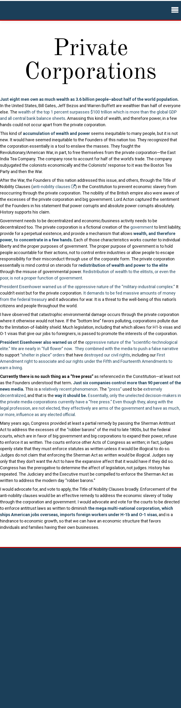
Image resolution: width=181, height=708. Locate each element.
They (79, 348)
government (141, 227)
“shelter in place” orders (42, 354)
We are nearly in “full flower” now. (42, 348)
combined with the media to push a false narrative (131, 348)
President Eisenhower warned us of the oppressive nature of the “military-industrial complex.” (87, 286)
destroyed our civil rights (107, 354)
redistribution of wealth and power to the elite (123, 265)
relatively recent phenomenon (70, 389)
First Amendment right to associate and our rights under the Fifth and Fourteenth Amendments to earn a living (86, 361)
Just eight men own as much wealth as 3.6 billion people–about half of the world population (88, 99)
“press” (115, 389)
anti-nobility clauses (52, 186)
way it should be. (71, 395)
